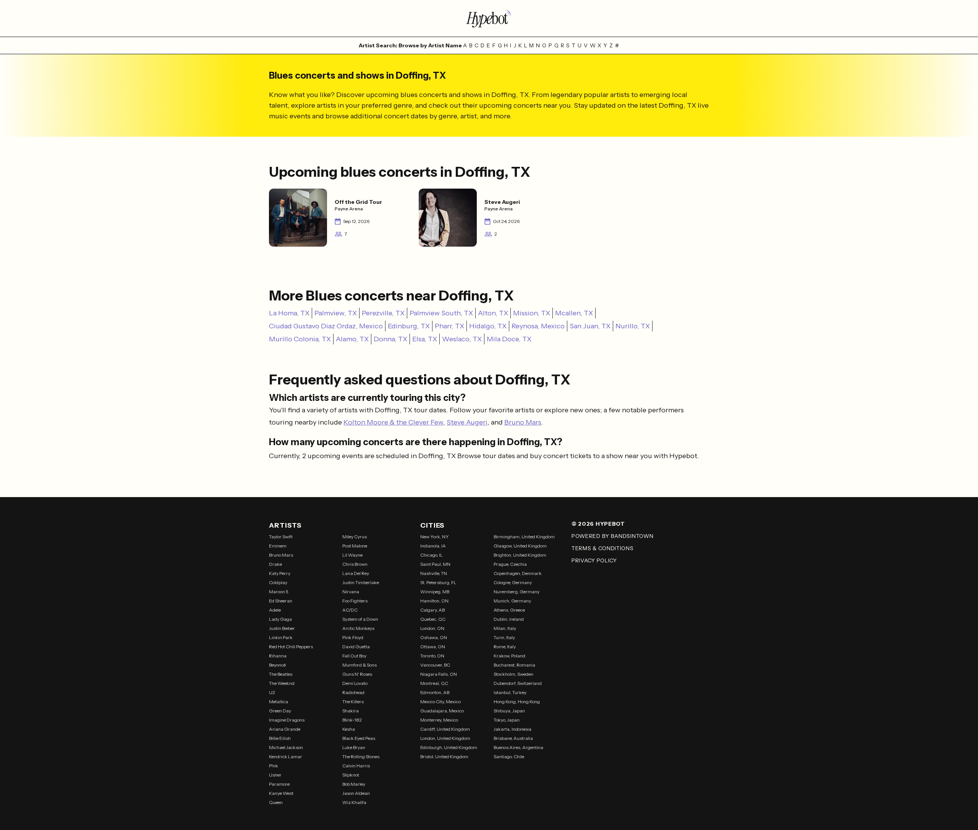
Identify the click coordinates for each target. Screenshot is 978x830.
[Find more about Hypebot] (489, 18)
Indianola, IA (433, 546)
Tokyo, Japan (507, 720)
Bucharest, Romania (514, 665)
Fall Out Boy (354, 656)
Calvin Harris (356, 766)
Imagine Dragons (286, 720)
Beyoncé (277, 665)
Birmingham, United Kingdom (524, 536)
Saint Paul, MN (435, 564)
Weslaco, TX (462, 339)
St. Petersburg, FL (438, 582)
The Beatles (280, 674)
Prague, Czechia (510, 564)
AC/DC (350, 610)
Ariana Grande (284, 729)
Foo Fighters (355, 601)
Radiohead (353, 692)
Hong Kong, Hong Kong (517, 701)
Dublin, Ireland (509, 619)
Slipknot (350, 775)
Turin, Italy (504, 637)
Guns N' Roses (357, 674)
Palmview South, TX (441, 313)
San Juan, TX (590, 326)
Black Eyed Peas (358, 738)
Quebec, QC (432, 619)
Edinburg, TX (409, 326)
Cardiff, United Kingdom (445, 729)
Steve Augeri (467, 422)
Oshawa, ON (433, 637)
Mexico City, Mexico (440, 701)
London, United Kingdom (445, 738)
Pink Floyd (352, 637)
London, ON (432, 628)
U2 (272, 692)
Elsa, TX (424, 339)
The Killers (353, 701)
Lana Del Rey (355, 573)
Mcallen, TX (574, 313)
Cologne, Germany (513, 582)
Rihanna (278, 656)
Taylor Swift (281, 536)
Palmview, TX (335, 313)
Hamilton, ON (434, 601)
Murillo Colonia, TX (300, 339)
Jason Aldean (356, 793)
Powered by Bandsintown (612, 536)
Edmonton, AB (434, 692)
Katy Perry (279, 573)
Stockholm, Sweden (513, 674)
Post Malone (354, 546)
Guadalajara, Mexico (442, 711)
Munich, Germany (512, 601)
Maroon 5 (278, 591)
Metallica (278, 701)
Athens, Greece (509, 610)
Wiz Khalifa (354, 802)
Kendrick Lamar (285, 756)
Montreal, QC (434, 683)
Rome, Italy (505, 646)
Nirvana (350, 591)
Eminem (278, 546)
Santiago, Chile (509, 756)
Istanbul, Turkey (510, 692)
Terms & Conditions (603, 548)
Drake (275, 564)
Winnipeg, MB (434, 591)
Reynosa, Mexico (538, 326)
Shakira (350, 711)
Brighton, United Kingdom (520, 555)
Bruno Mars (522, 422)
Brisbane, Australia (513, 738)
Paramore (279, 784)
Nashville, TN (433, 573)
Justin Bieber (282, 628)
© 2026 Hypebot (598, 523)
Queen (276, 802)
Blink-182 (352, 720)
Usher (275, 775)
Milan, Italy (505, 628)
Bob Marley (353, 784)
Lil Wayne (352, 555)
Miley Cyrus (354, 536)
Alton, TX (493, 313)
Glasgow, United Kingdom (520, 546)
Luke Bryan (353, 747)
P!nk (273, 766)
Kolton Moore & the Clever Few (393, 422)
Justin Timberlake (360, 582)
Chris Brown (355, 564)
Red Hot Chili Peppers (291, 646)
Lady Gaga (280, 619)
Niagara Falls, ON (438, 674)
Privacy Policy (594, 560)
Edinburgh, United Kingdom (448, 747)
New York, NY (434, 536)
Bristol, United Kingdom (444, 756)
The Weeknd (282, 683)
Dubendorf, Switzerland (518, 683)
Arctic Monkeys (358, 628)
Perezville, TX (383, 313)
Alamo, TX (352, 339)
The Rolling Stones (360, 756)
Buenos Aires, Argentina (518, 747)
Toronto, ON (432, 656)
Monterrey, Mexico (439, 720)
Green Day (280, 711)
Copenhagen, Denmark (518, 573)
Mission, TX (531, 313)
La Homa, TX (289, 313)
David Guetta (356, 646)
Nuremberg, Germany (516, 591)
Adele (275, 610)
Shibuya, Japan (509, 711)
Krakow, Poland (509, 656)
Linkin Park (281, 637)
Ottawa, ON (432, 646)
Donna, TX (390, 339)
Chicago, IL (431, 555)
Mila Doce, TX (509, 339)
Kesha (348, 729)
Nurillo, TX (632, 326)
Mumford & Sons (359, 665)
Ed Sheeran (280, 601)
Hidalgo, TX (488, 326)
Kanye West (281, 793)
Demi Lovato (355, 683)
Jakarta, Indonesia (512, 729)
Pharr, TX (449, 326)
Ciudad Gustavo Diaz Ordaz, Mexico (326, 326)
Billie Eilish (280, 738)
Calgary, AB (432, 610)
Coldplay (278, 582)
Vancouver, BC (435, 665)
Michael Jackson (286, 747)
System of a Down (360, 619)
